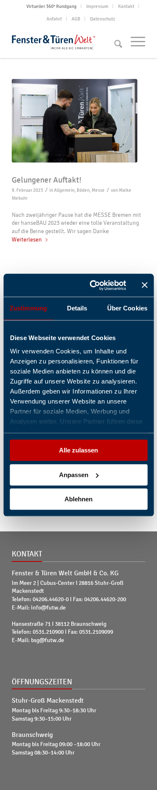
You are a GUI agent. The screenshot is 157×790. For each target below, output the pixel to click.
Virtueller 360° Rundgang (51, 6)
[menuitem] (51, 6)
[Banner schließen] (144, 285)
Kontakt (126, 6)
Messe (98, 190)
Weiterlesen (27, 239)
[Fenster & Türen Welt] (65, 41)
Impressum (97, 6)
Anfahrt (54, 19)
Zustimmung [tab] (28, 308)
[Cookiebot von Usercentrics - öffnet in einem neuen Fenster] (93, 285)
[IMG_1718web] (78, 121)
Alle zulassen (78, 450)
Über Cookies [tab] (127, 308)
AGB (76, 19)
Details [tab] (77, 308)
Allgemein (64, 190)
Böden (83, 190)
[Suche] (114, 41)
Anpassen (73, 474)
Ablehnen (78, 499)
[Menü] (133, 41)
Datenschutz (102, 19)
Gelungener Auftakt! (46, 180)
